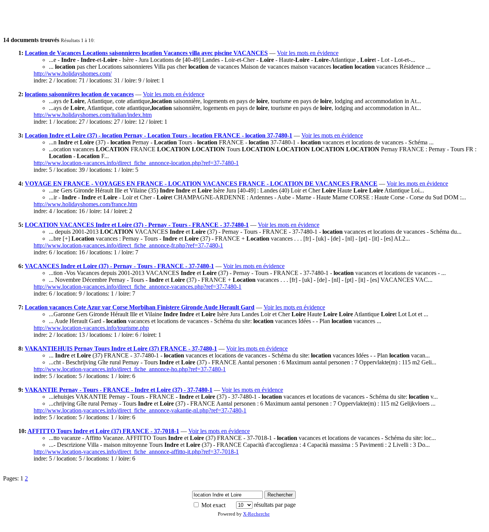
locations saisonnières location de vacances (79, 94)
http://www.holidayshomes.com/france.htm (85, 204)
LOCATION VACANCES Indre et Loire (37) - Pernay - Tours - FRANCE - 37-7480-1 (137, 225)
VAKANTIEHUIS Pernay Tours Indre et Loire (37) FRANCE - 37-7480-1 (121, 348)
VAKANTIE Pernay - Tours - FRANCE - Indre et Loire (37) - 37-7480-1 (118, 389)
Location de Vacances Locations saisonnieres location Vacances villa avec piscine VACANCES (146, 53)
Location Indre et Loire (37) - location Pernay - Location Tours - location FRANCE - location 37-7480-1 (158, 135)
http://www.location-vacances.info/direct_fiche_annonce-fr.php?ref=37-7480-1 (128, 245)
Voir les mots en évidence (307, 53)
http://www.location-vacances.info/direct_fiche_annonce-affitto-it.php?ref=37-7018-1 (136, 451)
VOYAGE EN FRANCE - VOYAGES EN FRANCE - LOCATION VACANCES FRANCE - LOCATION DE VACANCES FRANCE (201, 183)
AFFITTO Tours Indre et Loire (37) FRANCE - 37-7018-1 (103, 431)
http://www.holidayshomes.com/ (73, 73)
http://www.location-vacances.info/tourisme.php (91, 328)
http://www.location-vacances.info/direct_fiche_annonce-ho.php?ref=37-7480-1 (130, 369)
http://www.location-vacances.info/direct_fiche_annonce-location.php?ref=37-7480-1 (136, 163)
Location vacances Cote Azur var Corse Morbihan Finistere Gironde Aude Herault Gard (139, 307)
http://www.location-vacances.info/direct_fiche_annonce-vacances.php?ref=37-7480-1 (137, 286)
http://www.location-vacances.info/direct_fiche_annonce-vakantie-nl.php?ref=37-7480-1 (140, 410)
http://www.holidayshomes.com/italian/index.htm (93, 115)
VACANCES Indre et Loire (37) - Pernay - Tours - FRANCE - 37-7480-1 (119, 266)
